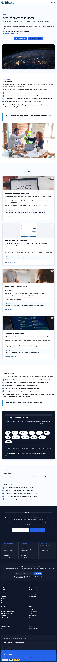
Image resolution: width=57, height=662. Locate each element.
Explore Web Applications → (11, 356)
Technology (3, 596)
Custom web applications (34, 594)
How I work (3, 591)
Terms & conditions (33, 611)
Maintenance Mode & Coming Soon (8, 613)
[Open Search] (52, 2)
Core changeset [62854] (6, 626)
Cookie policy (31, 617)
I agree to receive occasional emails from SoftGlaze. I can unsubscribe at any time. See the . (29, 577)
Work (2, 594)
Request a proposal (33, 596)
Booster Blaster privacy (33, 628)
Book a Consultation (20, 38)
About (2, 587)
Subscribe (38, 573)
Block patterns (4, 621)
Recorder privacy (32, 626)
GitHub (2, 628)
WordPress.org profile (5, 624)
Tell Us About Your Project (35, 38)
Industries (3, 598)
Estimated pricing (4, 602)
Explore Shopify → (9, 309)
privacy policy (22, 577)
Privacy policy (32, 609)
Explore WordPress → (9, 216)
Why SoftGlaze (4, 589)
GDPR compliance (32, 615)
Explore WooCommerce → (10, 262)
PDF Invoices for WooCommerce (7, 611)
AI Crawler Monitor (4, 617)
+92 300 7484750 (6, 555)
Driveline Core (4, 619)
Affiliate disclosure (32, 624)
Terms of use (31, 613)
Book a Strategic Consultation (20, 529)
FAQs (2, 600)
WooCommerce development (35, 589)
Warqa (2, 609)
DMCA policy (31, 619)
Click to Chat (3, 615)
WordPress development (34, 587)
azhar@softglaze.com (44, 557)
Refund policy (32, 621)
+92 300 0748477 (6, 554)
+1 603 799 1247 (24, 555)
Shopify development (33, 591)
